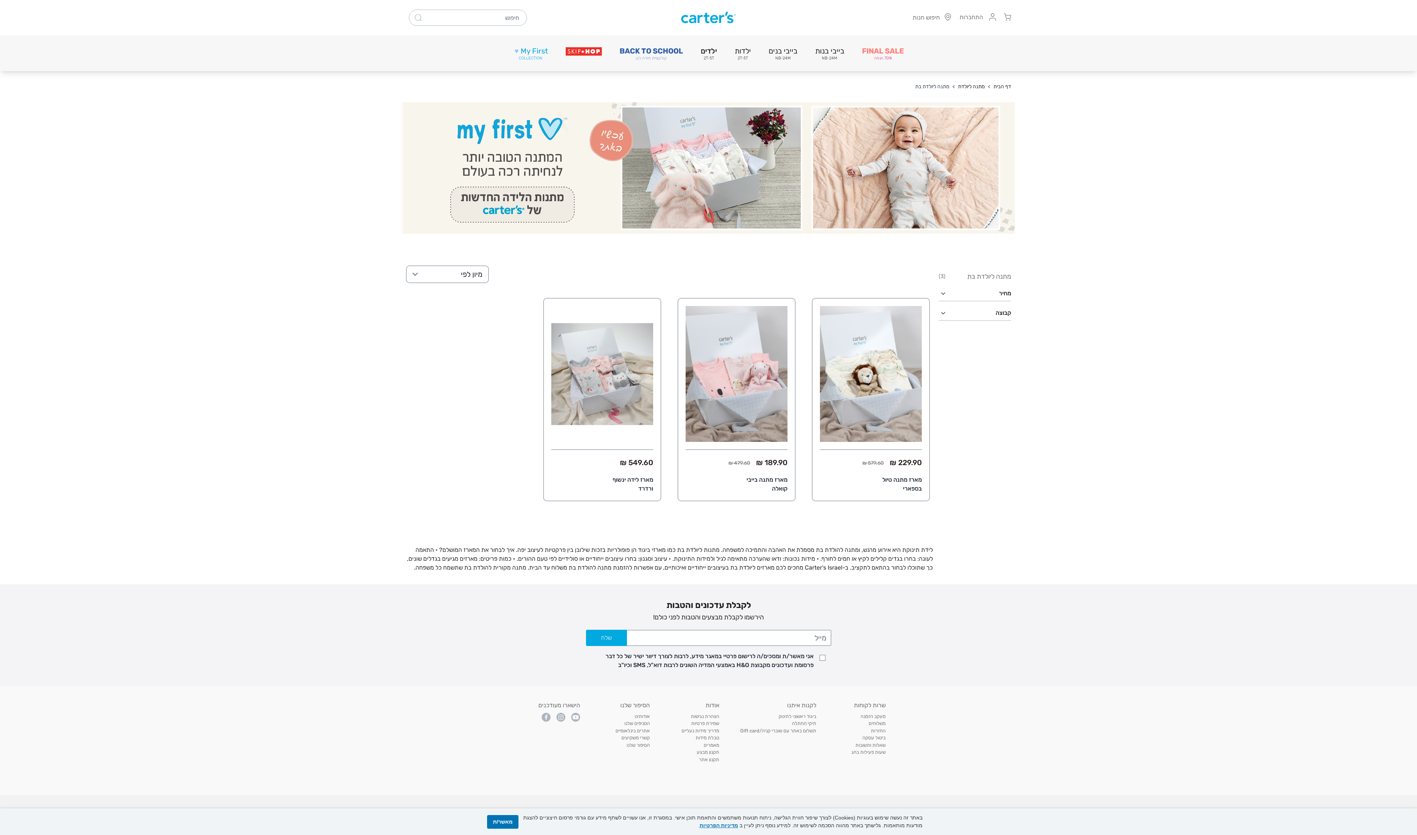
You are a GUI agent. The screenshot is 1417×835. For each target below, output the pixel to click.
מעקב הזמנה (873, 716)
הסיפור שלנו (638, 745)
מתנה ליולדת (971, 86)
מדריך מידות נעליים (700, 730)
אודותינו (642, 716)
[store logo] (708, 18)
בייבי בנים (783, 54)
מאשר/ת (503, 822)
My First (531, 54)
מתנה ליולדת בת (932, 86)
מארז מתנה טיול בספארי (902, 484)
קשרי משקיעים (635, 737)
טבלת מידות (707, 737)
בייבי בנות (829, 54)
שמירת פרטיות (705, 723)
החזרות (878, 730)
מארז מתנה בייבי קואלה (767, 484)
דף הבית (1002, 86)
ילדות (743, 54)
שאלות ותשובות (870, 745)
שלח (606, 637)
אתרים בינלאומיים (633, 730)
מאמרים (711, 745)
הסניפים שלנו (637, 723)
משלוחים (877, 723)
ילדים (709, 54)
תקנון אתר (709, 759)
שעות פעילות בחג (868, 752)
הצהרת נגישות (705, 716)
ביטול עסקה (874, 737)
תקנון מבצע (708, 752)
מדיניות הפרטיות (719, 825)
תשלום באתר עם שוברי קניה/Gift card (778, 730)
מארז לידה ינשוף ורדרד (633, 484)
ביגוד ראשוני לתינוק (797, 716)
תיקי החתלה (804, 723)
